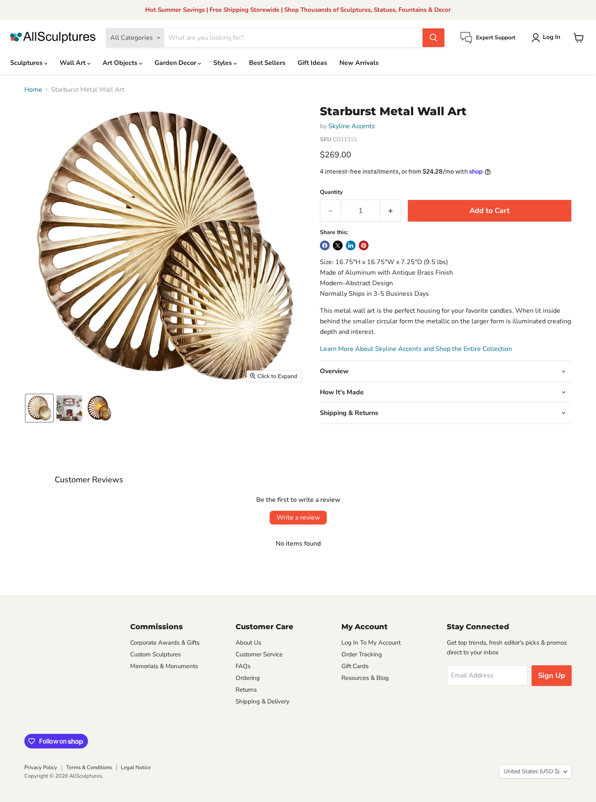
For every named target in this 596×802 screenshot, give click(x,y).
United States (532, 771)
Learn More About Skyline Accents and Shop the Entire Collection (416, 348)
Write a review (298, 517)
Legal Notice (136, 767)
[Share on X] (338, 245)
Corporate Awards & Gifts (164, 643)
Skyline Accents (351, 126)
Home (33, 89)
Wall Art (73, 62)
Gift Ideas (312, 62)
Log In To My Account (371, 643)
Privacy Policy (40, 767)
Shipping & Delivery (262, 701)
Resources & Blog (365, 678)
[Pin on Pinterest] (364, 245)
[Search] (433, 37)
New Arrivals (359, 62)
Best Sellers (267, 62)
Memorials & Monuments (164, 666)
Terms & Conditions (89, 767)
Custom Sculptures (155, 654)
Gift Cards (355, 666)
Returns (246, 690)
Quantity (331, 192)
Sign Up (551, 675)
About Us (248, 643)
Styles (223, 62)
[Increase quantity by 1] (390, 211)
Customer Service (259, 654)
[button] (548, 38)
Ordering (248, 678)
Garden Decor (176, 62)
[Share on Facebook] (325, 245)
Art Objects (121, 62)
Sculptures (27, 62)
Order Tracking (361, 654)
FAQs (243, 666)
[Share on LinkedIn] (351, 245)
